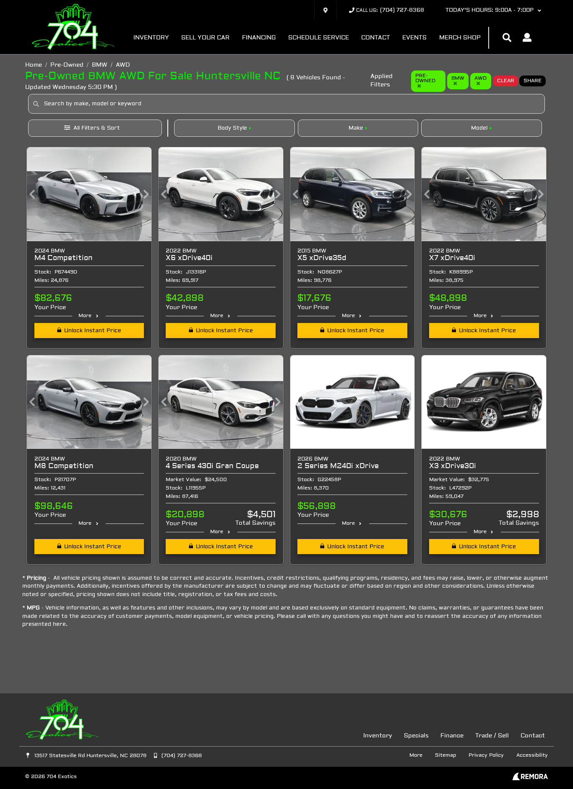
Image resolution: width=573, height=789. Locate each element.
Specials (416, 736)
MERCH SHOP (460, 38)
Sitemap (445, 755)
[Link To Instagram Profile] (127, 735)
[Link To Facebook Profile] (112, 735)
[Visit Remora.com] (530, 778)
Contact (375, 38)
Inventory (151, 38)
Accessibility (532, 755)
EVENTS (414, 38)
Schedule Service (318, 38)
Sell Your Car (205, 38)
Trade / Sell (492, 736)
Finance (452, 736)
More (84, 315)
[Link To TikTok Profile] (142, 735)
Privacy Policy (486, 755)
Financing (259, 38)
